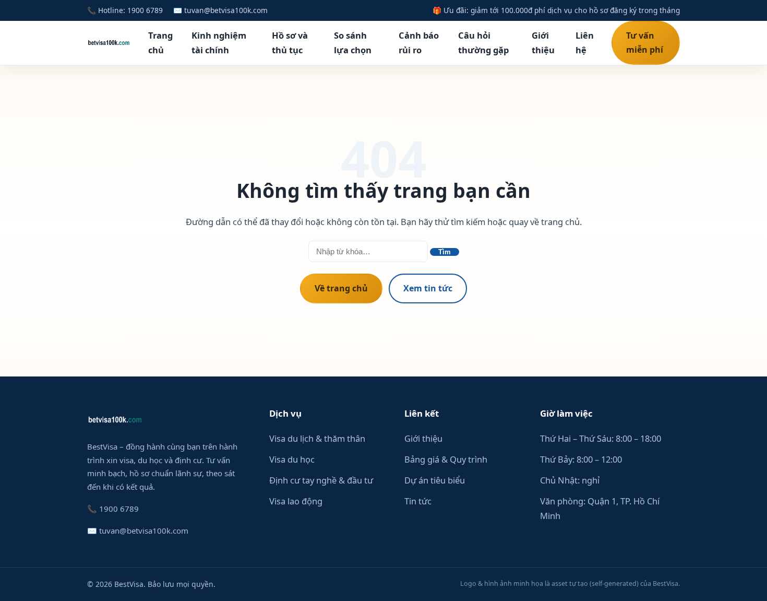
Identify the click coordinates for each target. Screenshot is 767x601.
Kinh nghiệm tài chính (218, 42)
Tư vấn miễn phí (644, 42)
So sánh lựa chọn (352, 42)
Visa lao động (295, 501)
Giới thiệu (543, 42)
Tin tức (418, 501)
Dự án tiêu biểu (434, 480)
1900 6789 (145, 10)
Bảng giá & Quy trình (445, 459)
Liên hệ (585, 42)
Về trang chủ (341, 288)
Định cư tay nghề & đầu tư (321, 480)
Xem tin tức (427, 288)
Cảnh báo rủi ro (419, 42)
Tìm (444, 252)
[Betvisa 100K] (108, 42)
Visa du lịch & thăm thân (317, 438)
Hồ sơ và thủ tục (290, 42)
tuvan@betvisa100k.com (226, 10)
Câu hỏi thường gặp (483, 42)
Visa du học (292, 459)
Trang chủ (160, 42)
